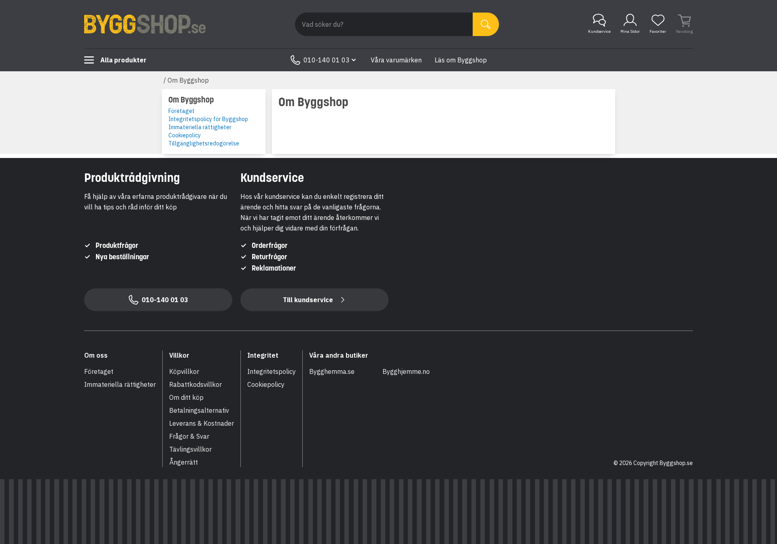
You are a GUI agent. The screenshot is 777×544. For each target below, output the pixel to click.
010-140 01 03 (327, 60)
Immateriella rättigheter (199, 127)
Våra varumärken (396, 60)
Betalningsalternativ (199, 410)
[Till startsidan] (145, 24)
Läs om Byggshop (461, 60)
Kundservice (599, 31)
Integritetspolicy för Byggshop (208, 119)
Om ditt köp (186, 397)
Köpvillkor (184, 371)
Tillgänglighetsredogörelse (203, 143)
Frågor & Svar (189, 436)
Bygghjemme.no (406, 371)
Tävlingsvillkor (190, 449)
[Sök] (486, 24)
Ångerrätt (183, 462)
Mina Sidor (630, 31)
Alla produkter (123, 60)
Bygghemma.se (332, 371)
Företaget (181, 111)
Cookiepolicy (184, 135)
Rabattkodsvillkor (195, 384)
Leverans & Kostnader (201, 423)
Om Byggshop (188, 80)
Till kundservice (308, 300)
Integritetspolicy (271, 371)
